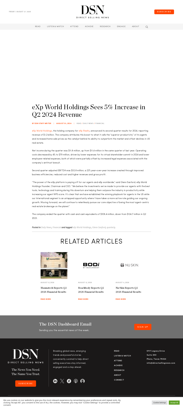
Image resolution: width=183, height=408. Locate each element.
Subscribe (164, 12)
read (79, 123)
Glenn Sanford (99, 227)
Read (38, 27)
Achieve (89, 27)
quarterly (111, 227)
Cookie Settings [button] (159, 402)
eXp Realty (84, 131)
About (135, 27)
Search (147, 27)
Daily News (88, 123)
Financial (99, 123)
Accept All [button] (174, 402)
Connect (119, 380)
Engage (121, 27)
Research (105, 27)
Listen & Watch (55, 27)
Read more (46, 299)
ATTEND (74, 27)
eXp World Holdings (42, 131)
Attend (118, 361)
